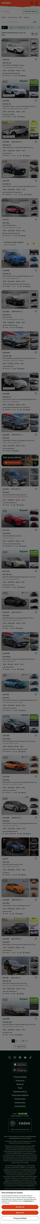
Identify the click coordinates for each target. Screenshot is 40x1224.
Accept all (20, 1207)
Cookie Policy (28, 1201)
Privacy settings (20, 1218)
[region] (20, 1207)
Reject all (20, 1213)
